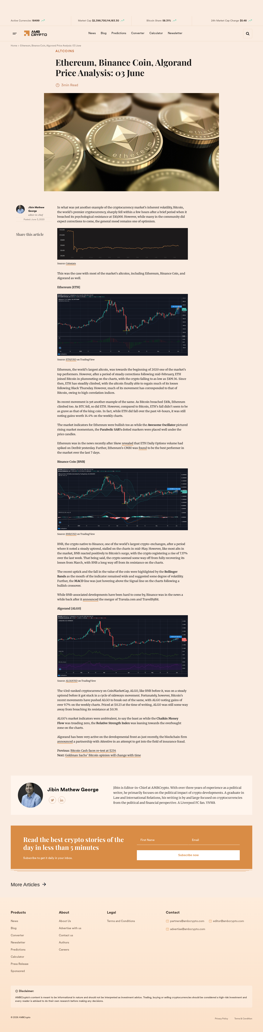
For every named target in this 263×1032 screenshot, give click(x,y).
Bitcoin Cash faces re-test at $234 (93, 750)
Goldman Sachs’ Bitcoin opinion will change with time (103, 755)
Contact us (66, 935)
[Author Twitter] (52, 800)
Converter (137, 33)
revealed (127, 443)
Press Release (19, 964)
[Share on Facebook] (19, 243)
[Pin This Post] (35, 243)
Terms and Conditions (121, 921)
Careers (64, 949)
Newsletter (175, 33)
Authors (64, 942)
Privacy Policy (221, 1019)
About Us (65, 921)
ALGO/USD (72, 680)
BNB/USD (71, 534)
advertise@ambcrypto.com (187, 929)
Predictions (118, 33)
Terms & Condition (243, 1019)
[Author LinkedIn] (61, 800)
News (92, 33)
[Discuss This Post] (19, 251)
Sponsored (18, 971)
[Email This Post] (43, 243)
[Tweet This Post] (27, 243)
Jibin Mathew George (73, 790)
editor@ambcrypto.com (228, 921)
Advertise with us (70, 928)
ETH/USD (71, 359)
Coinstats (71, 263)
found (143, 448)
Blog (103, 33)
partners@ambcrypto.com (187, 921)
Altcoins (64, 51)
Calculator (156, 33)
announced (90, 599)
